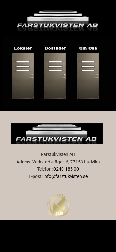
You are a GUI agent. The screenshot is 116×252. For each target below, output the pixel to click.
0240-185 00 (66, 169)
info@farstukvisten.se (66, 176)
